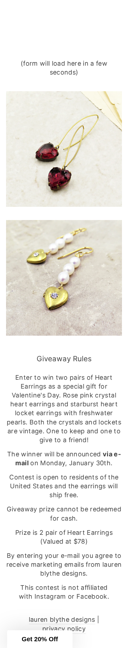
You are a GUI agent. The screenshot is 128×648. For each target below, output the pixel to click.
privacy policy (64, 628)
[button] (40, 639)
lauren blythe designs (62, 619)
